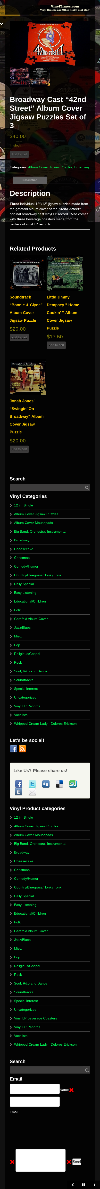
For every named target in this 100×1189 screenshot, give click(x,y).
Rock (18, 662)
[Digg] (46, 784)
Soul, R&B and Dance (30, 671)
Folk (17, 610)
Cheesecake (23, 549)
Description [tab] (30, 180)
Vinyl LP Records (27, 706)
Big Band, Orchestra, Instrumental (40, 531)
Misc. (18, 636)
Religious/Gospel (27, 654)
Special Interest (26, 689)
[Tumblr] (19, 792)
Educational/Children (30, 601)
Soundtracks (23, 680)
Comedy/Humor (26, 566)
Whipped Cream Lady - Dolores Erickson (45, 723)
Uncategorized (25, 697)
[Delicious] (60, 784)
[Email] (32, 792)
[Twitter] (32, 784)
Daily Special (24, 584)
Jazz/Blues (22, 627)
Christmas (22, 558)
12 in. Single (23, 505)
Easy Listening (25, 592)
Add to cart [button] (19, 337)
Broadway (82, 167)
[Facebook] (14, 749)
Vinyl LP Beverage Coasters (35, 1018)
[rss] (22, 749)
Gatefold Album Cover (31, 619)
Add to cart (19, 154)
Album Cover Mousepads (33, 523)
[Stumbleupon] (73, 784)
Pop (17, 645)
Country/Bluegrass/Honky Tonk (37, 575)
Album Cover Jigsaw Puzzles (50, 167)
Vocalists (20, 715)
